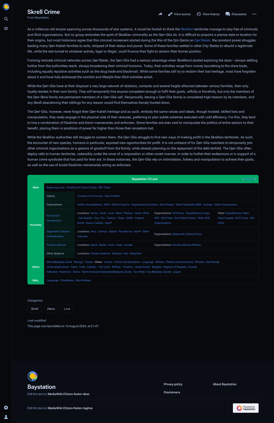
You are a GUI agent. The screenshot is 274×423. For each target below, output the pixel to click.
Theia (121, 218)
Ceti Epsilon (85, 218)
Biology (78, 262)
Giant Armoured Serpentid (97, 271)
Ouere (191, 266)
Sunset (128, 244)
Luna (111, 213)
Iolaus (93, 244)
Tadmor (111, 218)
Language (148, 262)
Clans (74, 266)
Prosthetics (67, 280)
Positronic (65, 271)
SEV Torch (104, 187)
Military (160, 262)
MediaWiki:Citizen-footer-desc (68, 394)
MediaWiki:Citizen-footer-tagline (70, 408)
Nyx (126, 253)
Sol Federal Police (185, 218)
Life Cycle (104, 266)
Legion (177, 271)
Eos (96, 218)
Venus (94, 213)
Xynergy (208, 204)
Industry (92, 266)
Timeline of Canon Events (82, 187)
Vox (148, 271)
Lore (67, 308)
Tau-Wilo (138, 271)
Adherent (52, 271)
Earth (103, 213)
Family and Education (127, 262)
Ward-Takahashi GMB (188, 204)
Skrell (50, 262)
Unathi (50, 266)
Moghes (157, 266)
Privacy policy (173, 384)
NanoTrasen (167, 204)
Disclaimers (172, 392)
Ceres (137, 213)
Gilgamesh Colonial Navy (187, 234)
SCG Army (178, 213)
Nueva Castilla (94, 222)
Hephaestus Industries (144, 204)
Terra (93, 231)
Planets (199, 262)
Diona (76, 271)
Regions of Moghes (175, 266)
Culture (108, 262)
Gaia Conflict (112, 196)
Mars (119, 213)
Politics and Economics (179, 262)
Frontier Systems (100, 253)
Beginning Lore (56, 187)
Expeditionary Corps (198, 213)
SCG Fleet (167, 218)
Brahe (102, 244)
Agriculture (62, 266)
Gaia (107, 222)
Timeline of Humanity (90, 196)
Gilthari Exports (120, 204)
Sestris (113, 231)
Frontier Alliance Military (186, 244)
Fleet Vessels (226, 218)
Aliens (51, 308)
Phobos (128, 213)
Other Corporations (225, 204)
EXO (156, 218)
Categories (34, 300)
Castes (89, 262)
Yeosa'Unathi (142, 266)
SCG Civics (241, 218)
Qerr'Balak (212, 262)
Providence (125, 231)
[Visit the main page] (6, 7)
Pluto (146, 213)
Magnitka (135, 253)
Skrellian (187, 29)
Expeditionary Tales (237, 213)
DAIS (107, 204)
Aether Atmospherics (89, 204)
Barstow (117, 253)
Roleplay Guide (63, 262)
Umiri (111, 244)
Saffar (129, 218)
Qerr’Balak (202, 40)
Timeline (128, 266)
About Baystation (225, 384)
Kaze (119, 244)
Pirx (103, 218)
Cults (82, 266)
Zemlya (102, 231)
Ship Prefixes (83, 280)
